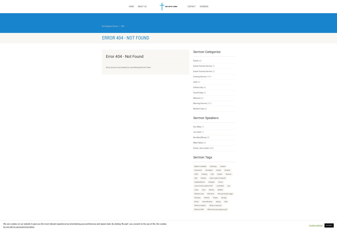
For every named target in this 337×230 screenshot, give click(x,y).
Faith (195, 82)
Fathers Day (198, 87)
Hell (195, 178)
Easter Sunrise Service (202, 66)
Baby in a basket (200, 166)
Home (131, 6)
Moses (211, 190)
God (212, 174)
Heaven (228, 174)
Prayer (215, 198)
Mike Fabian (198, 143)
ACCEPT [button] (329, 225)
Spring (218, 202)
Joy (228, 186)
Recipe (223, 198)
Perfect (206, 198)
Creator (223, 166)
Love (203, 190)
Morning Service (200, 103)
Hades (219, 174)
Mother (220, 190)
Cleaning (213, 166)
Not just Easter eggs (225, 194)
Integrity (211, 182)
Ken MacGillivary (200, 137)
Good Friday (198, 93)
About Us (142, 6)
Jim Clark (197, 132)
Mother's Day (198, 109)
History (203, 178)
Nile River (210, 194)
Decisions (198, 170)
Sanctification (207, 202)
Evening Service (199, 77)
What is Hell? (199, 209)
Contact (191, 6)
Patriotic (197, 198)
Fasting (204, 174)
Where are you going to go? (217, 209)
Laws (196, 190)
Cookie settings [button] (316, 225)
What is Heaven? (215, 205)
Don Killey (197, 127)
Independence (199, 182)
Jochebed (220, 186)
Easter (196, 61)
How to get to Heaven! (218, 178)
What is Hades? (200, 205)
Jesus (220, 182)
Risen (196, 202)
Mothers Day (199, 194)
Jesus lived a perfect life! (203, 186)
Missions (196, 98)
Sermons (204, 6)
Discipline (209, 170)
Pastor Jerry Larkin (201, 148)
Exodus (227, 170)
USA (225, 202)
